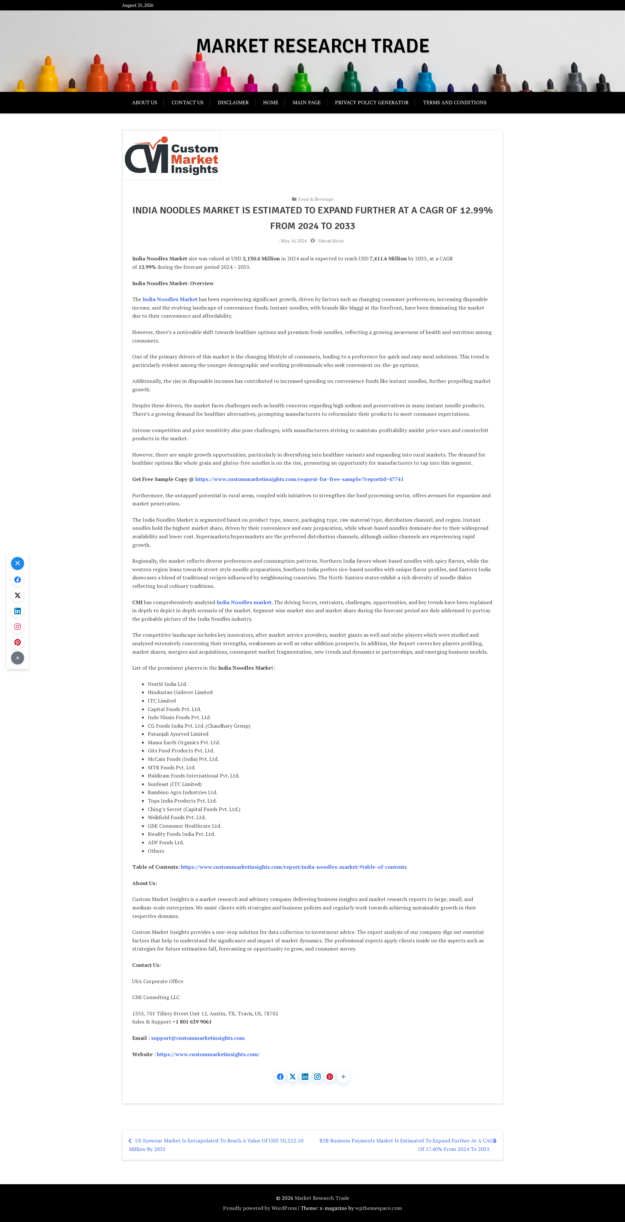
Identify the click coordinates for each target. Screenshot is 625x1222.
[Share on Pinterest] (330, 1076)
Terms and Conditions (455, 102)
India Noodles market (243, 602)
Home (270, 102)
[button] (343, 1076)
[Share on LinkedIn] (305, 1076)
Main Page (307, 102)
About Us (144, 102)
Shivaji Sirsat (331, 241)
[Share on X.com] (292, 1076)
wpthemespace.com (378, 1208)
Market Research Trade (313, 46)
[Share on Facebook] (280, 1076)
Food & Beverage (315, 199)
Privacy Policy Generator (372, 102)
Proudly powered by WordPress (260, 1208)
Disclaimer (233, 102)
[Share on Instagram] (317, 1076)
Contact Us (187, 102)
